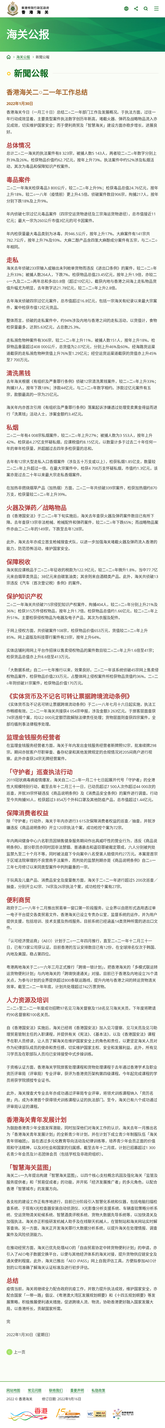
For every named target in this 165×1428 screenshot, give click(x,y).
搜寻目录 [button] (145, 8)
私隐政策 (98, 1390)
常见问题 (34, 1390)
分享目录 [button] (136, 8)
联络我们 (56, 1390)
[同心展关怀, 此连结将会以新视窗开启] (68, 1414)
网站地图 (13, 1390)
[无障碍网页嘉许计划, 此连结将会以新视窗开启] (123, 1414)
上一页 (19, 1352)
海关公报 (23, 57)
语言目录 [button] (126, 8)
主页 (8, 57)
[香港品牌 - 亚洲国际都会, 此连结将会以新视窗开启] (27, 1414)
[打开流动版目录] (156, 8)
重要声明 (77, 1390)
